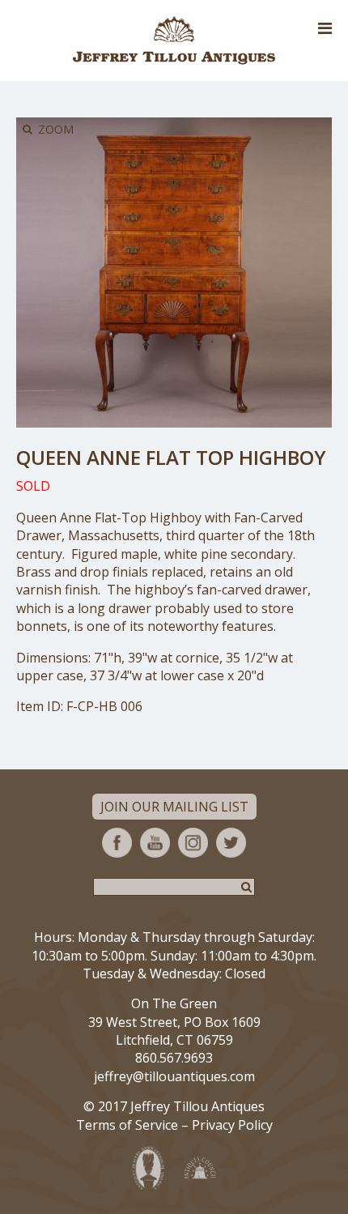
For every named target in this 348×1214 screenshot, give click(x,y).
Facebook (117, 843)
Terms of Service (127, 1125)
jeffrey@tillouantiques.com (174, 1076)
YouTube (155, 843)
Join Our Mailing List (174, 807)
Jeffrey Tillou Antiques (174, 40)
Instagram (193, 843)
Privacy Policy (232, 1125)
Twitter (231, 843)
